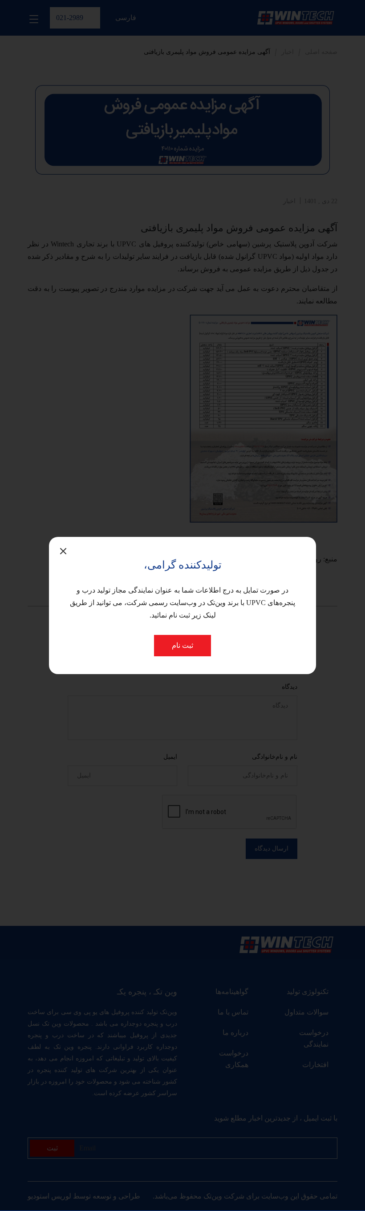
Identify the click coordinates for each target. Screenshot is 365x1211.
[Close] (63, 551)
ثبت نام (182, 645)
